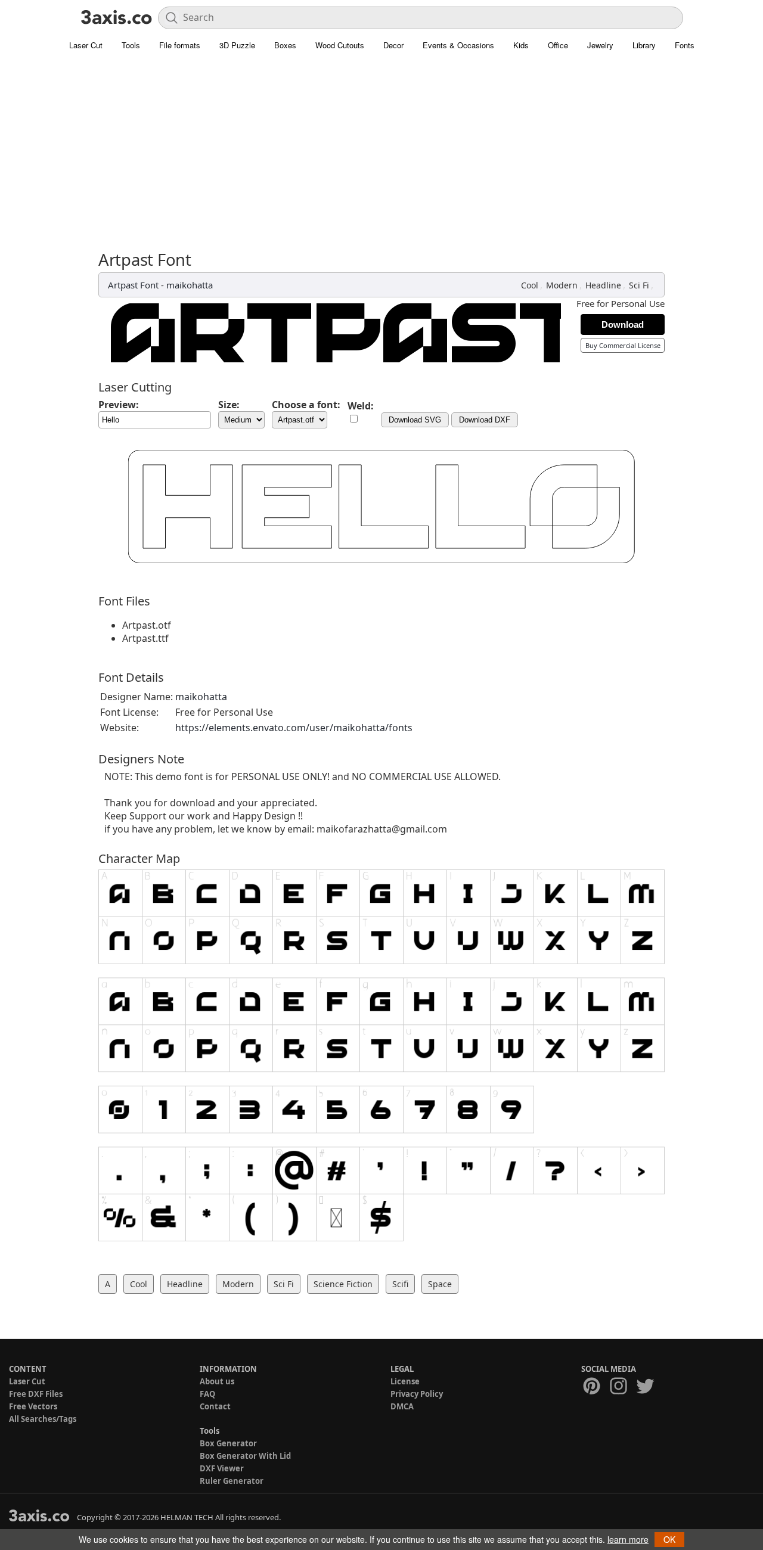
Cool (529, 285)
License (405, 1381)
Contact (215, 1406)
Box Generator (228, 1443)
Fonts (684, 45)
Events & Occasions (458, 45)
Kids (521, 45)
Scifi (400, 1284)
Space (440, 1284)
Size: (229, 404)
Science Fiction (343, 1284)
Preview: (118, 404)
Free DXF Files (36, 1394)
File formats (179, 45)
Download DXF (484, 419)
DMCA (402, 1406)
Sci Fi (639, 285)
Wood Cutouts (339, 45)
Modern (562, 285)
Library (644, 45)
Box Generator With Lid (245, 1455)
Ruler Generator (231, 1481)
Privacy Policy (416, 1394)
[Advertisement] (381, 146)
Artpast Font (133, 285)
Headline (603, 285)
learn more (628, 1539)
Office (558, 45)
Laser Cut (86, 45)
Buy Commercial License (622, 345)
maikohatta (189, 285)
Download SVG (415, 419)
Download (622, 324)
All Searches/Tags (42, 1419)
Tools (131, 45)
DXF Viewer (222, 1468)
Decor (393, 45)
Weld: (361, 405)
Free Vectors (33, 1406)
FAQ (207, 1394)
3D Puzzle (237, 45)
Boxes (285, 45)
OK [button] (669, 1539)
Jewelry (600, 45)
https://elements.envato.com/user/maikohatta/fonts (293, 727)
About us (217, 1381)
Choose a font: (306, 404)
